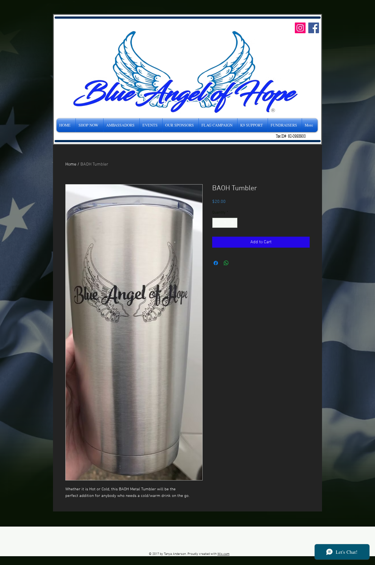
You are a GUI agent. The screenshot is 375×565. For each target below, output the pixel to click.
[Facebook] (313, 28)
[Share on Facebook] (215, 263)
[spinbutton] (225, 223)
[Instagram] (300, 28)
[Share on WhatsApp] (226, 263)
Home (70, 164)
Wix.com (223, 554)
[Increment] (233, 223)
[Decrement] (216, 223)
